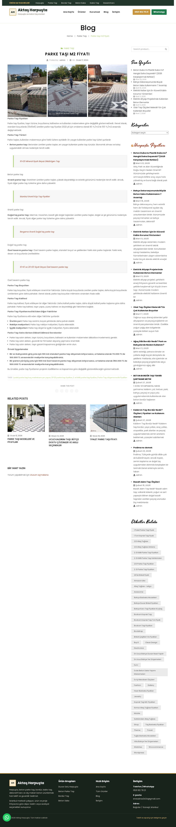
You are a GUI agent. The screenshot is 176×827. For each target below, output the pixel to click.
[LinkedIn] (76, 391)
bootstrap (138, 631)
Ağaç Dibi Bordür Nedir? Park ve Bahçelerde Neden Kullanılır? (150, 343)
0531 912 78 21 (141, 12)
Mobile (137, 713)
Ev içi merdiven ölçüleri (144, 679)
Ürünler (82, 12)
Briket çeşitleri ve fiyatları (145, 637)
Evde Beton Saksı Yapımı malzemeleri (145, 672)
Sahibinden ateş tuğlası (144, 719)
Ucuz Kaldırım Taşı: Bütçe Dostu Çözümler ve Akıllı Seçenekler (64, 442)
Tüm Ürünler (102, 791)
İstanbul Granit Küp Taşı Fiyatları (35, 196)
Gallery (151, 685)
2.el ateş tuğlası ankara (144, 547)
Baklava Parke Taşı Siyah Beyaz (108, 110)
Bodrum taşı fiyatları (143, 625)
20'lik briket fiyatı (141, 575)
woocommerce (156, 747)
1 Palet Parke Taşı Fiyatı (103, 439)
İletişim (116, 12)
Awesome (138, 592)
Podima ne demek (142, 447)
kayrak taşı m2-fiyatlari (144, 702)
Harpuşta (40, 3)
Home (70, 36)
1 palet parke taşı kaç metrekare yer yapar (32, 377)
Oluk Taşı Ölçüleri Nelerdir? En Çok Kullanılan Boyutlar (149, 309)
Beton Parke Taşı (66, 791)
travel (150, 730)
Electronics (139, 648)
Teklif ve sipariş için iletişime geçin (151, 817)
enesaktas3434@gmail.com (146, 798)
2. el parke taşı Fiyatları (144, 569)
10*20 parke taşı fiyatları (61, 377)
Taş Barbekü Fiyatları (154, 724)
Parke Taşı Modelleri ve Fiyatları (21, 441)
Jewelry (137, 696)
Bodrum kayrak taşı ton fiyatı (147, 620)
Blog (106, 12)
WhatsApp (159, 12)
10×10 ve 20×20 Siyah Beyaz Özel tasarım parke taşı (44, 267)
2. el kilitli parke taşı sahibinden (148, 558)
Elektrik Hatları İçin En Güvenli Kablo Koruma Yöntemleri (149, 233)
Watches (138, 747)
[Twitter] (62, 391)
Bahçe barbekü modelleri (145, 597)
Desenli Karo (109, 3)
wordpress (139, 752)
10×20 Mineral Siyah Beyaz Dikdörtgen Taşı (40, 161)
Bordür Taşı (66, 3)
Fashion (137, 685)
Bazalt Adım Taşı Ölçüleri (146, 482)
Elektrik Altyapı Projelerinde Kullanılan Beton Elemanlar (148, 271)
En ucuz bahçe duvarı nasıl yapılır (149, 653)
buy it (136, 642)
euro (136, 665)
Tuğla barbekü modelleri (145, 735)
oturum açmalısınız (39, 475)
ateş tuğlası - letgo (143, 586)
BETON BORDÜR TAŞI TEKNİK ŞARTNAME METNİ (147, 377)
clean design (151, 642)
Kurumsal (95, 12)
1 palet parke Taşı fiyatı (144, 530)
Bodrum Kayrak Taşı (143, 614)
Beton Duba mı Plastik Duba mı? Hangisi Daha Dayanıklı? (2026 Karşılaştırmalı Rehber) (148, 73)
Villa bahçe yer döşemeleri (146, 741)
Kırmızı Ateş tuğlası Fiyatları (146, 707)
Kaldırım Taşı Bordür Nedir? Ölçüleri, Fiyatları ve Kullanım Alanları (148, 413)
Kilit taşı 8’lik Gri (27, 113)
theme (137, 730)
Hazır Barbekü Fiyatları (144, 691)
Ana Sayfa (68, 12)
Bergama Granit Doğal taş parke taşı (37, 231)
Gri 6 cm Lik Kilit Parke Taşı (67, 113)
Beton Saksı (80, 3)
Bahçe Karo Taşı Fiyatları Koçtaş (148, 608)
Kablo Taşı (94, 3)
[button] (7, 817)
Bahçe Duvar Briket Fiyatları (146, 603)
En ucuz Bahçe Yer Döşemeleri (147, 659)
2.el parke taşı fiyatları (144, 563)
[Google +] (71, 391)
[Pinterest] (66, 391)
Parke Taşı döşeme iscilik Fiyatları (112, 377)
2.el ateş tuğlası (141, 541)
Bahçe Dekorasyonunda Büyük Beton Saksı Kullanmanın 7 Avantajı (149, 194)
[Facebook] (57, 391)
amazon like (139, 580)
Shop (136, 724)
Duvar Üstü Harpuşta (68, 786)
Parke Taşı (52, 3)
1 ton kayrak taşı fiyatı (144, 535)
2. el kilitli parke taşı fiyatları (85, 377)
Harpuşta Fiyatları (149, 145)
